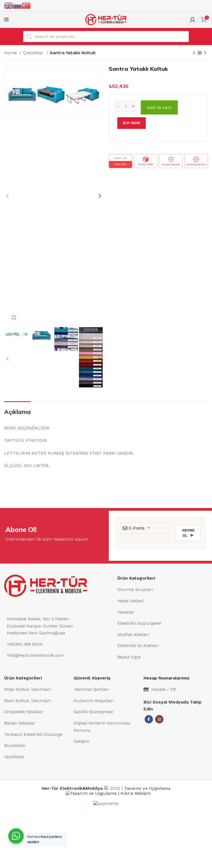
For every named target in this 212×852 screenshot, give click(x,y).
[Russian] (17, 5)
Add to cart (159, 107)
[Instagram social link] (159, 719)
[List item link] (162, 589)
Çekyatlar (34, 52)
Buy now (131, 123)
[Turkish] (26, 5)
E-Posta (139, 528)
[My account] (192, 19)
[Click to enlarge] (13, 317)
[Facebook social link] (149, 719)
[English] (8, 5)
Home (11, 52)
